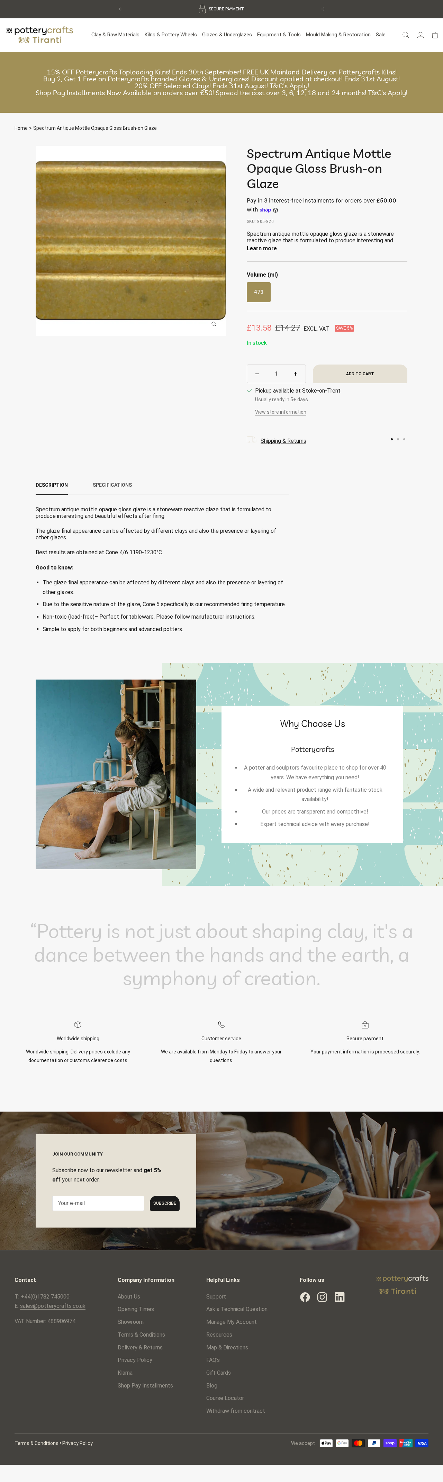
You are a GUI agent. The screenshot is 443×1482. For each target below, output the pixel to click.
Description (52, 485)
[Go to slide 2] (398, 439)
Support (216, 1296)
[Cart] (435, 35)
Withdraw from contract (235, 1411)
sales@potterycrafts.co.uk (52, 1306)
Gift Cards (218, 1372)
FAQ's (213, 1360)
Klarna (125, 1372)
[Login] (420, 35)
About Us (129, 1296)
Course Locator (225, 1398)
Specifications (112, 485)
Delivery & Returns (140, 1347)
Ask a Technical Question (237, 1309)
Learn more (262, 248)
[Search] (406, 35)
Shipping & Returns (283, 441)
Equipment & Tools (279, 35)
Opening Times (136, 1309)
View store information (280, 412)
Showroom (131, 1322)
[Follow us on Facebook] (305, 1297)
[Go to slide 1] (392, 439)
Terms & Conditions (141, 1334)
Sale (381, 35)
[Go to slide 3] (404, 439)
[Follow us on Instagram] (322, 1297)
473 (258, 292)
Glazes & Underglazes (227, 35)
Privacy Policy (135, 1360)
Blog (211, 1385)
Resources (219, 1334)
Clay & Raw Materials (115, 35)
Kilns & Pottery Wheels (171, 35)
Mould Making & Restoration (338, 35)
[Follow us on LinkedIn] (339, 1297)
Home (21, 128)
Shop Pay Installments (145, 1385)
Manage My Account (231, 1322)
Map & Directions (227, 1347)
